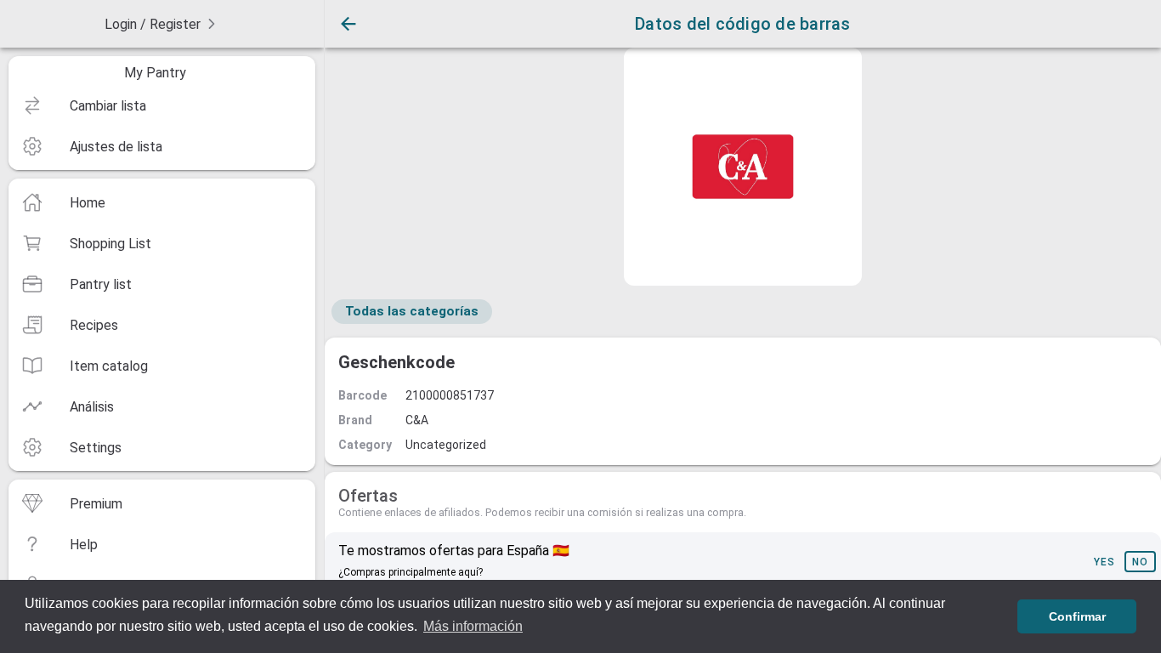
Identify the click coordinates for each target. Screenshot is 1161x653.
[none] (162, 24)
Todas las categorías (412, 311)
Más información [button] (473, 626)
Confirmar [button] (1077, 616)
